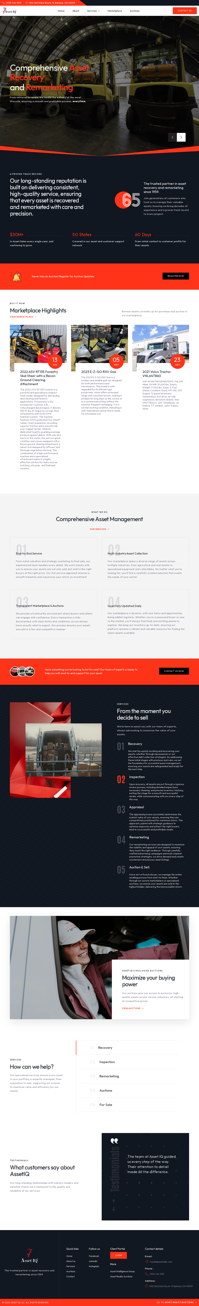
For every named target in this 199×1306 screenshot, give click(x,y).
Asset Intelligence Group (122, 1271)
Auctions (70, 1271)
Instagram (94, 1266)
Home (69, 1256)
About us (70, 1261)
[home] (9, 10)
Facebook (94, 1256)
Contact (70, 1276)
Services (70, 1266)
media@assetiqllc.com (161, 1261)
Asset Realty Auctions (121, 1276)
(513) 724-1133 (157, 1273)
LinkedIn (93, 1261)
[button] (93, 11)
